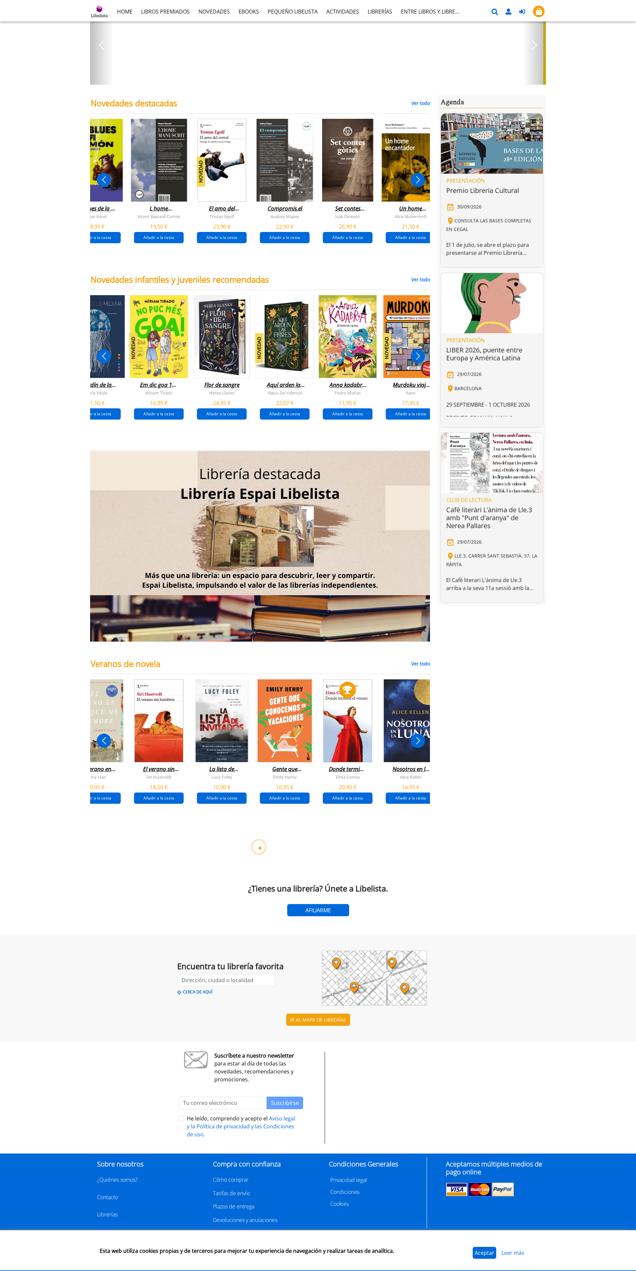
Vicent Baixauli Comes (159, 216)
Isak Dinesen (347, 216)
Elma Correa (348, 777)
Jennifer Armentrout (367, 953)
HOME (124, 11)
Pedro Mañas (348, 393)
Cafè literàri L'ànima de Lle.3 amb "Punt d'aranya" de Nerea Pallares (489, 517)
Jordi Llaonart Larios (241, 1130)
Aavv (410, 393)
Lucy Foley (221, 777)
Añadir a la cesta (95, 237)
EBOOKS (248, 11)
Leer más (513, 1252)
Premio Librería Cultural (482, 190)
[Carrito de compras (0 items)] (539, 11)
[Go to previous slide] (104, 180)
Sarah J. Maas (305, 953)
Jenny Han (96, 777)
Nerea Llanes (222, 393)
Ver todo (420, 103)
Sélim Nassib (419, 1130)
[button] (101, 45)
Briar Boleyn (242, 953)
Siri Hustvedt (159, 777)
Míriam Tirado (159, 393)
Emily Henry (285, 777)
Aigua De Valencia (285, 393)
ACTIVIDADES (342, 11)
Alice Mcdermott (411, 216)
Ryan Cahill (178, 953)
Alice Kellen (411, 777)
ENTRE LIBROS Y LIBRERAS (432, 11)
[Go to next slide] (418, 180)
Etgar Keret (96, 216)
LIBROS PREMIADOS (165, 11)
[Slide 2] (322, 77)
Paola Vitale (95, 393)
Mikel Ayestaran (116, 1130)
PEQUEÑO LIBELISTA (293, 11)
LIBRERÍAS (380, 11)
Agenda (452, 102)
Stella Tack (116, 953)
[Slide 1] (314, 77)
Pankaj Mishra (368, 1130)
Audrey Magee (285, 216)
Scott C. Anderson (178, 1130)
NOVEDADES (214, 11)
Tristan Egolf (222, 216)
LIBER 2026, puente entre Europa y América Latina (484, 353)
